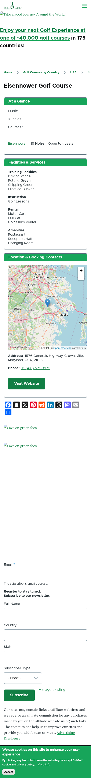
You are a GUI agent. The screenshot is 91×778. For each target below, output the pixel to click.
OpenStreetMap (62, 348)
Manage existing (52, 689)
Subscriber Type (17, 668)
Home (8, 72)
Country (10, 625)
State (8, 646)
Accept (8, 772)
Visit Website (26, 384)
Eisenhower (17, 143)
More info (44, 764)
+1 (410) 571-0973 (35, 368)
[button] (47, 303)
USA (73, 72)
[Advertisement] (35, 526)
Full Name (12, 604)
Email (8, 564)
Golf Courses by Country (41, 72)
